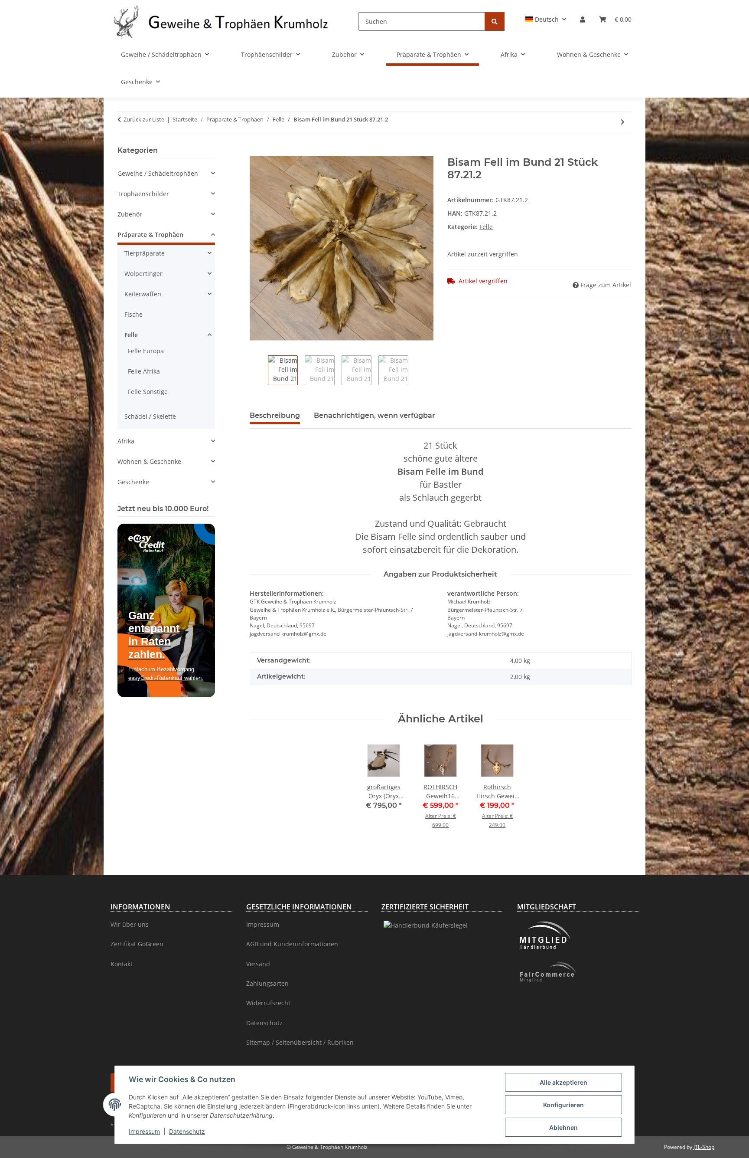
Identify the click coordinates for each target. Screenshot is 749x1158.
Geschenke (133, 482)
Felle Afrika (144, 371)
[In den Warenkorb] (257, 151)
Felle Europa (146, 351)
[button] (545, 19)
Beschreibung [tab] (275, 415)
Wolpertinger (143, 273)
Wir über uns (130, 924)
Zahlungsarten (267, 983)
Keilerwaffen (142, 294)
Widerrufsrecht (268, 1003)
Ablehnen (563, 1127)
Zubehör (129, 214)
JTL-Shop (704, 1147)
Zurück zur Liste (144, 119)
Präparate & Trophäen (150, 234)
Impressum (144, 1131)
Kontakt (122, 964)
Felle (486, 227)
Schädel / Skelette (150, 416)
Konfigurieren (563, 1105)
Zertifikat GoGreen (137, 944)
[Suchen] (495, 21)
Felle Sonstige (148, 391)
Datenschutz (187, 1131)
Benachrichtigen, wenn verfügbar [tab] (374, 415)
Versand (258, 964)
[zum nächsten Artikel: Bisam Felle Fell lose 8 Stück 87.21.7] (623, 121)
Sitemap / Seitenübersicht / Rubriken (300, 1042)
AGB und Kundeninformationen (292, 944)
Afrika (125, 441)
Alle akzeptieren (563, 1082)
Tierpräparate (144, 253)
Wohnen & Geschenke (149, 461)
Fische (133, 314)
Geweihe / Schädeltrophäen (157, 173)
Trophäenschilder (143, 194)
